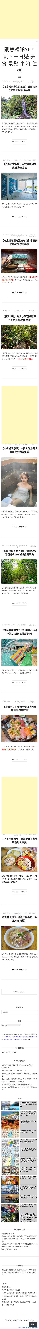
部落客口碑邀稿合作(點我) (11, 1290)
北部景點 (13, 235)
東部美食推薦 (17, 913)
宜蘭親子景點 (16, 81)
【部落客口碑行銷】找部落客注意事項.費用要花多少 (19, 1293)
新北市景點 (19, 235)
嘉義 (5, 1039)
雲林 (8, 1039)
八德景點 (13, 624)
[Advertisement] (19, 19)
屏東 (11, 1039)
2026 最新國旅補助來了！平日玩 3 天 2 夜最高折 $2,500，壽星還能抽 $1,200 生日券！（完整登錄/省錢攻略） (19, 1087)
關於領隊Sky (6, 1287)
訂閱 (33, 1324)
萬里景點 (17, 444)
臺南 (13, 1037)
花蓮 (18, 1039)
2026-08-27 (8, 444)
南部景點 (12, 545)
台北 (4, 1037)
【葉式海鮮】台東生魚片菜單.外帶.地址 (14, 1071)
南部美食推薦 (17, 835)
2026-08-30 (6, 81)
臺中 (10, 1037)
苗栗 (30, 1037)
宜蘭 (20, 1037)
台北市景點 (16, 311)
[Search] (35, 1011)
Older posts (19, 992)
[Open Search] (37, 42)
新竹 (27, 1037)
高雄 (17, 1037)
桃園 (23, 1037)
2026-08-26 (6, 701)
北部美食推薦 (16, 701)
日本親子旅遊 (17, 160)
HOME (4, 1284)
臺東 (15, 1039)
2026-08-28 (7, 160)
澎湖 (21, 1039)
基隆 (7, 1037)
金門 (25, 1039)
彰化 (33, 1037)
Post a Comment (31, 81)
